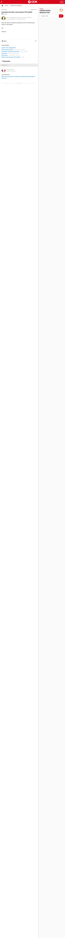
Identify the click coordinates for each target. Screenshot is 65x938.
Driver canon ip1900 (7, 49)
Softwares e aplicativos (16, 5)
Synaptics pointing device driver (10, 51)
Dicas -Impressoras (13, 53)
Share (5, 41)
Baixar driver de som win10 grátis (11, 57)
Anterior (5, 9)
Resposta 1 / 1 (5, 65)
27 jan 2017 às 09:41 (21, 19)
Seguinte (33, 9)
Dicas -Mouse (24, 51)
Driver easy (5, 55)
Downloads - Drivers (19, 49)
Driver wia (4, 53)
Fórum (6, 5)
